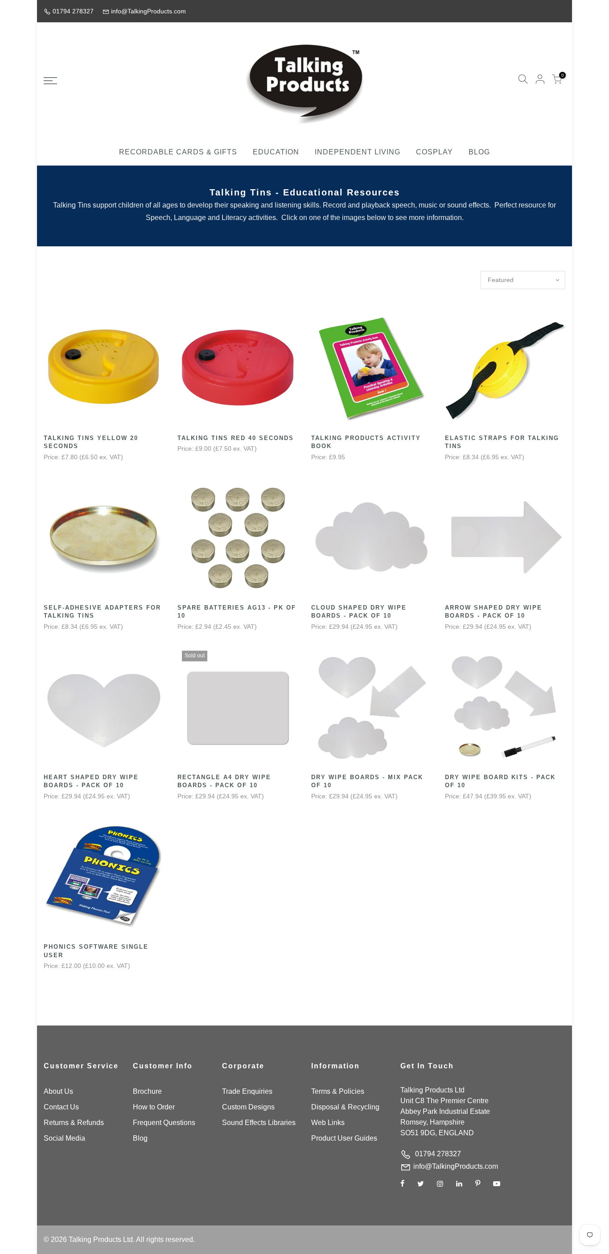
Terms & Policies (337, 1091)
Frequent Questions (164, 1122)
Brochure (147, 1091)
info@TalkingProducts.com (455, 1166)
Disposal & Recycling (345, 1107)
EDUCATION (276, 152)
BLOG (479, 152)
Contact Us (61, 1107)
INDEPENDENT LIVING (357, 152)
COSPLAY (434, 152)
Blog (140, 1138)
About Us (58, 1091)
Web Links (328, 1122)
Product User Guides (344, 1138)
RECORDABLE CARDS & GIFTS (178, 152)
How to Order (154, 1107)
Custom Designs (248, 1107)
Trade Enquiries (247, 1091)
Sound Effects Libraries (259, 1122)
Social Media (64, 1138)
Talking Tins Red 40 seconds (235, 438)
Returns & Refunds (74, 1122)
